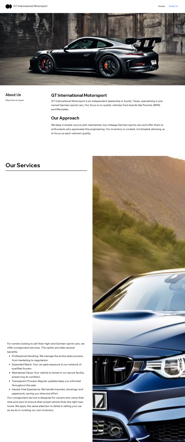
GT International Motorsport (30, 6)
